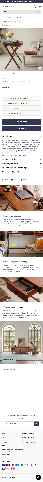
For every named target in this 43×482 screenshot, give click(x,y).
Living (3, 437)
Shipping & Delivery (28, 437)
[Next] (39, 364)
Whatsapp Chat (7, 452)
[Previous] (35, 364)
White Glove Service (28, 443)
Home (3, 18)
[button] (6, 25)
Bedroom (5, 443)
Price (4, 78)
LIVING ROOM (8, 360)
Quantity (5, 87)
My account (6, 455)
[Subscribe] (36, 423)
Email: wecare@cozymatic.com (12, 449)
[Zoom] (40, 68)
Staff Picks (20, 18)
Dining (4, 440)
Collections (11, 18)
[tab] (21, 136)
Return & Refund (27, 440)
